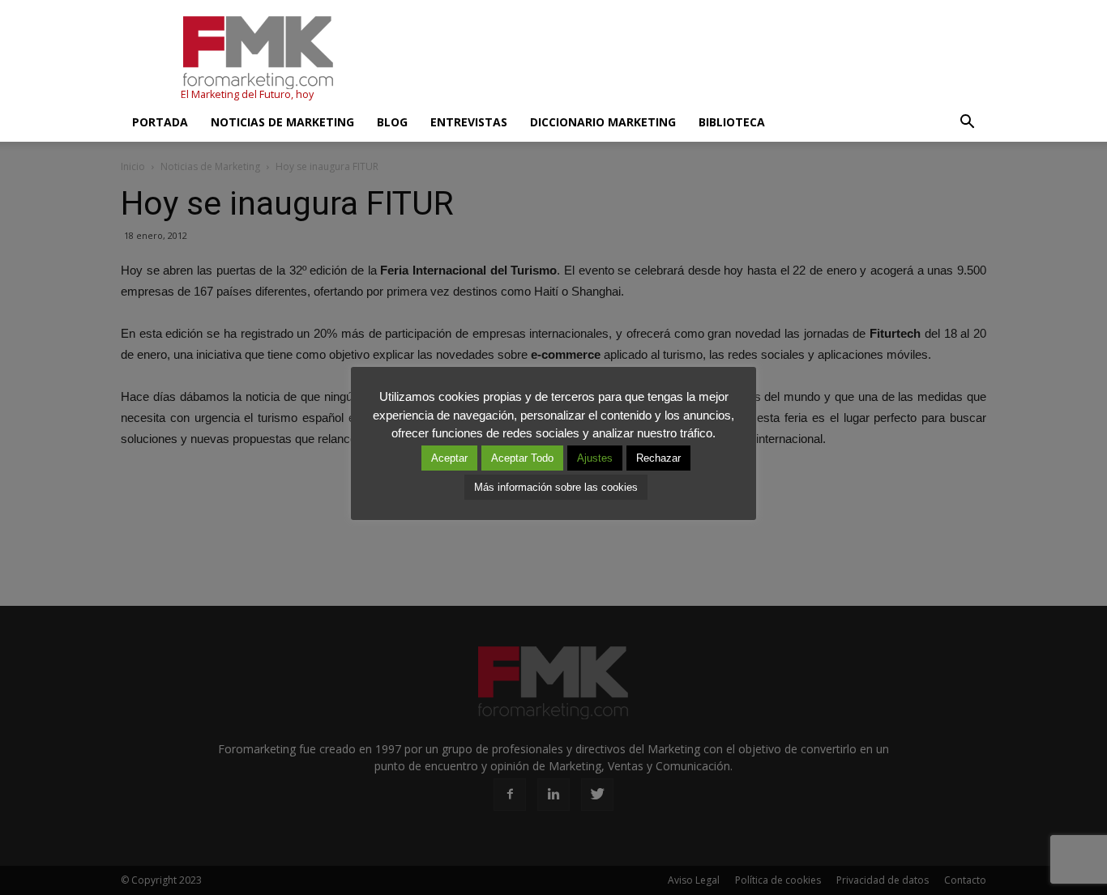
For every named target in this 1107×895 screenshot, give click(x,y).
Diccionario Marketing (603, 122)
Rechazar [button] (658, 458)
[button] (966, 122)
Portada (160, 122)
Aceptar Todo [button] (522, 458)
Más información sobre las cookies (556, 487)
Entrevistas (468, 122)
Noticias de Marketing (282, 122)
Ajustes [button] (595, 458)
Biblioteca (732, 122)
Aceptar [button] (449, 458)
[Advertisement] (691, 59)
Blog (392, 122)
